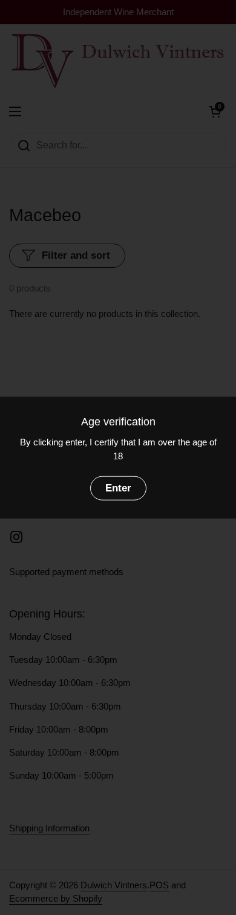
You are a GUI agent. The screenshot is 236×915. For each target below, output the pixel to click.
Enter (118, 488)
